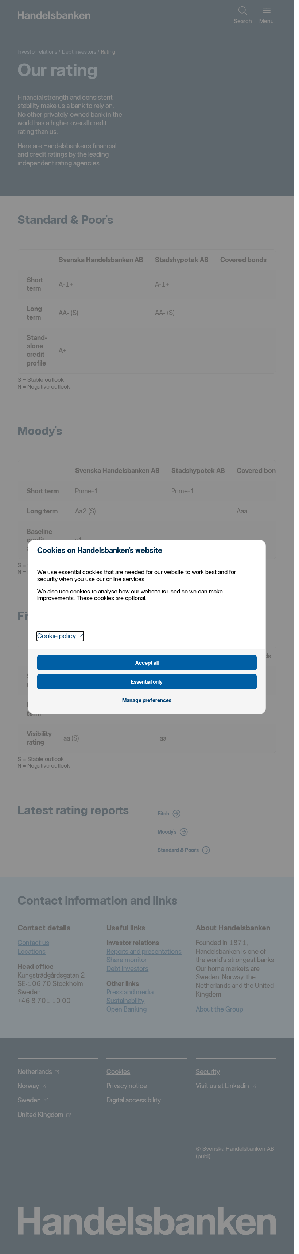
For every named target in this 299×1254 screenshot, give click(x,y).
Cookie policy (60, 636)
